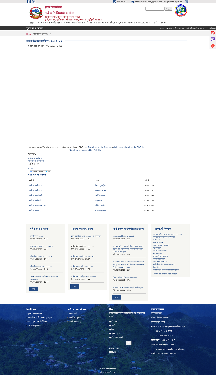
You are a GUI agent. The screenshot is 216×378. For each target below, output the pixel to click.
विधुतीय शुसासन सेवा (95, 22)
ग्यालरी (154, 22)
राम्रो (113, 325)
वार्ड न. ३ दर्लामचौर (36, 195)
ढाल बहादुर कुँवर (101, 210)
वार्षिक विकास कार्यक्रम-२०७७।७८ (82, 266)
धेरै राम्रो (114, 321)
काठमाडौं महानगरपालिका (160, 256)
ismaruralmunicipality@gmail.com (170, 349)
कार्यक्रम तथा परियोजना (73, 22)
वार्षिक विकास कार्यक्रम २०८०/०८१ (41, 266)
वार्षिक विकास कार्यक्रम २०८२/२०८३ (41, 246)
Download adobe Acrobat (99, 147)
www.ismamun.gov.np (167, 353)
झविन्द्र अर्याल (100, 205)
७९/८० (30, 168)
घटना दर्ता (73, 313)
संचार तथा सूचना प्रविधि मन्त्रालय (164, 237)
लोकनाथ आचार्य (100, 190)
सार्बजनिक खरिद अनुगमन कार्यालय (163, 264)
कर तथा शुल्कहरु (34, 325)
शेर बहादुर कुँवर (100, 185)
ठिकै (112, 329)
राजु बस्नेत (98, 200)
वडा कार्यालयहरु (53, 22)
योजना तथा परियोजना (36, 161)
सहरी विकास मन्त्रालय (160, 262)
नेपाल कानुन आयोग (159, 259)
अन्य (33, 289)
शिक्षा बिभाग (156, 267)
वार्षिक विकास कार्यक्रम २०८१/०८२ (41, 256)
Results (112, 352)
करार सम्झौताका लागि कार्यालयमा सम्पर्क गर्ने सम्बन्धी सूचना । (175, 28)
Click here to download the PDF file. (85, 150)
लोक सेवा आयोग (158, 242)
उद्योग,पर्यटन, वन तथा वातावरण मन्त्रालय (166, 270)
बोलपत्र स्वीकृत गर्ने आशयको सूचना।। (125, 277)
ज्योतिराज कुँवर (100, 195)
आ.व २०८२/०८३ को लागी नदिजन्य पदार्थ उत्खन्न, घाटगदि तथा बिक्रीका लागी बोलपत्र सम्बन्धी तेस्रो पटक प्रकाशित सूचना (128, 249)
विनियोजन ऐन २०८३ (36, 236)
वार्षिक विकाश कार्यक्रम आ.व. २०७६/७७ (83, 276)
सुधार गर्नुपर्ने (115, 333)
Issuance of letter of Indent (123, 236)
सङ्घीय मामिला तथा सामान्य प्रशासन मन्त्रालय (167, 234)
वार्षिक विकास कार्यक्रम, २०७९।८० (82, 246)
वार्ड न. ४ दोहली (35, 200)
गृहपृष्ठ (32, 22)
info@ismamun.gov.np (165, 344)
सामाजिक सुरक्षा (75, 317)
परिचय (41, 22)
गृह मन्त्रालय (157, 248)
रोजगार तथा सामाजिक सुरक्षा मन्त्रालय (165, 274)
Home (28, 34)
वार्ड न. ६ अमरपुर (35, 210)
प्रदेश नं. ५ (156, 240)
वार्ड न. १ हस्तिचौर (35, 185)
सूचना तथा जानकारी (126, 22)
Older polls (114, 348)
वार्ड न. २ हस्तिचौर (35, 190)
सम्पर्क (163, 22)
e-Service (143, 22)
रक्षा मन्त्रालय (157, 253)
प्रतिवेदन (111, 22)
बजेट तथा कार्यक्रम (35, 158)
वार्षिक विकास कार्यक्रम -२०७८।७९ (82, 256)
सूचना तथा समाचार (35, 313)
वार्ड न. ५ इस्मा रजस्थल (37, 205)
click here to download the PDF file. (129, 147)
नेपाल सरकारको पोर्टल (160, 251)
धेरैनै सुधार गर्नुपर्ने (117, 337)
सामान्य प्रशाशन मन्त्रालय (161, 245)
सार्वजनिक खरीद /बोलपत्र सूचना (40, 317)
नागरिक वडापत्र (75, 321)
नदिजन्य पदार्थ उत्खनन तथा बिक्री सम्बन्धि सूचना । (129, 287)
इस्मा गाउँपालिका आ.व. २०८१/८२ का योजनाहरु (86, 236)
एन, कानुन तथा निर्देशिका (37, 321)
